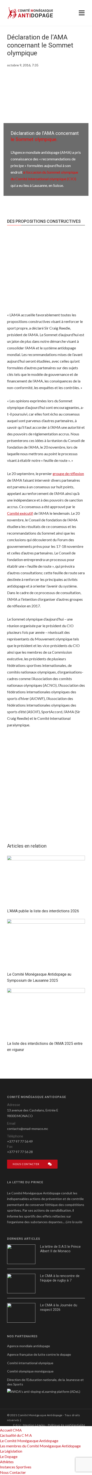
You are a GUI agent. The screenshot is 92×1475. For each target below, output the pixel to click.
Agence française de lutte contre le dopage (39, 1354)
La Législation (11, 1451)
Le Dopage (8, 1456)
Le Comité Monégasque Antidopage (29, 1440)
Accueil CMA (11, 1430)
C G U (17, 1425)
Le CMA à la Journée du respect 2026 (58, 1307)
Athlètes (7, 1461)
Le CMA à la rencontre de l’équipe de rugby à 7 (59, 1278)
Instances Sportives (15, 1467)
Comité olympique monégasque (30, 1371)
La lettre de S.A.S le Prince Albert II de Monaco (60, 1248)
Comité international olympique (30, 1363)
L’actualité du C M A (16, 1435)
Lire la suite (73, 1222)
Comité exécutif (20, 513)
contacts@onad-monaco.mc (27, 1129)
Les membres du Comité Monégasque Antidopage (40, 1446)
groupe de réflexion (68, 473)
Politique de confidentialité (66, 1425)
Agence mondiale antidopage (28, 1346)
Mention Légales (34, 1425)
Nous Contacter (13, 1472)
